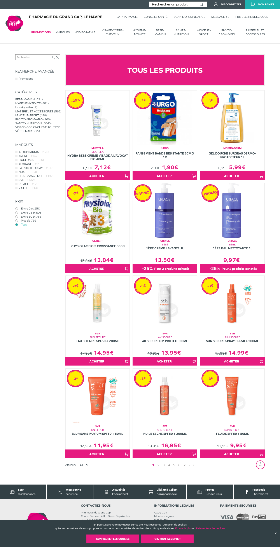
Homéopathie (85, 32)
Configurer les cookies (113, 538)
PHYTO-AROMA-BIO (227, 32)
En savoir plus (183, 528)
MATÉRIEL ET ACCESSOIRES (255, 32)
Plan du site (161, 519)
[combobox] (172, 4)
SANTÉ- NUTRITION (181, 32)
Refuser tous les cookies (210, 528)
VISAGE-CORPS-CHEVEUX (113, 32)
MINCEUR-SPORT (204, 32)
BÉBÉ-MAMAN (160, 32)
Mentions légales (164, 516)
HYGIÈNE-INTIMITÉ (139, 32)
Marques (63, 32)
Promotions (41, 32)
